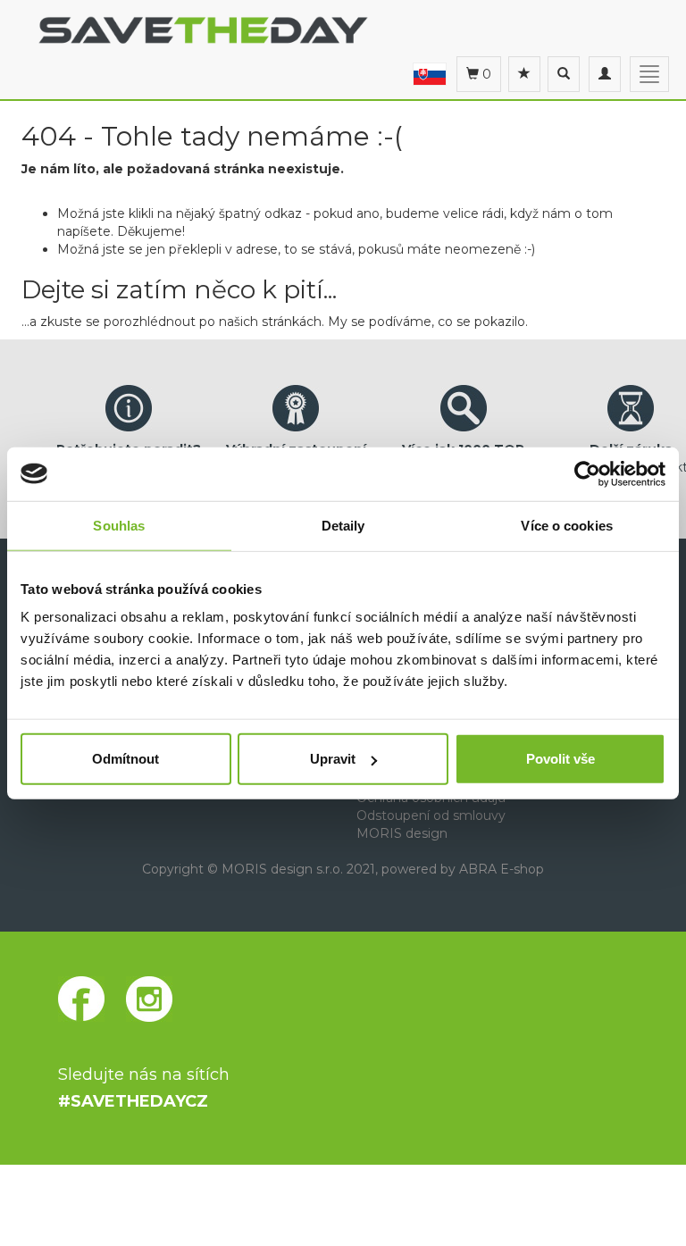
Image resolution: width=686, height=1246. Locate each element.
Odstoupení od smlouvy (431, 815)
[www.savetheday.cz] (430, 73)
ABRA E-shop (501, 869)
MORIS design (402, 833)
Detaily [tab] (343, 524)
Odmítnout (125, 758)
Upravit (333, 758)
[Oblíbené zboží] (524, 74)
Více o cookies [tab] (566, 524)
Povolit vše (560, 758)
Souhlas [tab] (119, 524)
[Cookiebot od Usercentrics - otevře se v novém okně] (587, 473)
